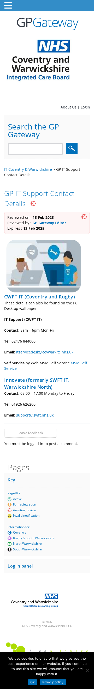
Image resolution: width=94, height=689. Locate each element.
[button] (9, 5)
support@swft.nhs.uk (35, 415)
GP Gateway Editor (49, 222)
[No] (87, 670)
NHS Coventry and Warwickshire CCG (47, 626)
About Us (69, 107)
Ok (32, 682)
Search (73, 148)
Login (85, 107)
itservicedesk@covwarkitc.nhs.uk (44, 352)
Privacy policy (53, 682)
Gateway (47, 22)
